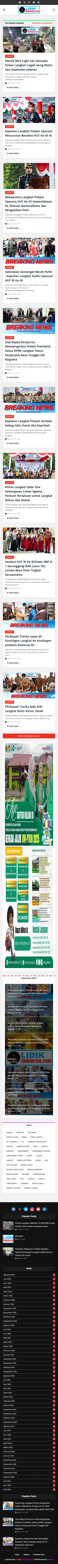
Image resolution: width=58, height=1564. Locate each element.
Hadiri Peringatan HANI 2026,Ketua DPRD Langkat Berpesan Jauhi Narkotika (27, 1090)
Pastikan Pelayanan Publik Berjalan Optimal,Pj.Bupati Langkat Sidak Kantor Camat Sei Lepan (34, 1252)
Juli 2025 (29, 1329)
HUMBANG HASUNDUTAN (37, 1142)
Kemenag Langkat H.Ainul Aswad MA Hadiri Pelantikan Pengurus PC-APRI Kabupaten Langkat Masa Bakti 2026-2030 (28, 992)
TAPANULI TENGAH (31, 1188)
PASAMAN (25, 1174)
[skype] (38, 2)
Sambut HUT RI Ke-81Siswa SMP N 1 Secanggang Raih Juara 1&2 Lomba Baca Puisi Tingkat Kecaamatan (28, 568)
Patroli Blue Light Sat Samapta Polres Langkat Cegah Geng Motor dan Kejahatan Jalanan (29, 65)
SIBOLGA (41, 1179)
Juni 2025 (29, 1334)
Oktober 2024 (29, 1367)
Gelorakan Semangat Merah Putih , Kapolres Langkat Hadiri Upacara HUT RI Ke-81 (29, 276)
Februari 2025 (29, 1350)
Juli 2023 (29, 1431)
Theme (50, 1559)
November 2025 (29, 1313)
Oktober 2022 (29, 1468)
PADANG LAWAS (27, 1165)
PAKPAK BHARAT (12, 1174)
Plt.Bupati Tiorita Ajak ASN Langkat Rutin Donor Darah (24, 709)
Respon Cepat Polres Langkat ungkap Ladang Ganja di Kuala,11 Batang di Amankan (25, 1025)
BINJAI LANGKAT (37, 1137)
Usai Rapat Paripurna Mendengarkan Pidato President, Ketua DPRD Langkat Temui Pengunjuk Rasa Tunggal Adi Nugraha (28, 350)
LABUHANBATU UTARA (14, 1156)
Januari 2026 (29, 1304)
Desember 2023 (29, 1409)
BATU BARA (32, 1133)
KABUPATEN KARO (23, 1146)
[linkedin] (44, 1209)
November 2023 (29, 1414)
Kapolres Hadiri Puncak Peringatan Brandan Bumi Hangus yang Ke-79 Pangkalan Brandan (29, 1107)
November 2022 (29, 1464)
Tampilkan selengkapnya (42, 23)
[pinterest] (34, 2)
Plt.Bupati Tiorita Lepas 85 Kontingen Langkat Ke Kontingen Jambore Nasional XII (28, 641)
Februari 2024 (29, 1401)
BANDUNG (20, 1133)
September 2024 (29, 1372)
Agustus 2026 (29, 1275)
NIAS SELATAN (11, 1165)
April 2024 (29, 1393)
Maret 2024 (29, 1397)
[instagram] (29, 2)
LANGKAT (9, 56)
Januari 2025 (29, 1355)
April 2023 (29, 1443)
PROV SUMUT (11, 1179)
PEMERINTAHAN (39, 1174)
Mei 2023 (29, 1439)
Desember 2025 (29, 1308)
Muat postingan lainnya (29, 736)
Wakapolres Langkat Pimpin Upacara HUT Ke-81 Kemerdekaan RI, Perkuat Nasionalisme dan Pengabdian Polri (28, 203)
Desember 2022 (29, 1460)
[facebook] (20, 2)
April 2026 (29, 1292)
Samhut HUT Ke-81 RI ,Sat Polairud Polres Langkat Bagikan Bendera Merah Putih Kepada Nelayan (27, 1008)
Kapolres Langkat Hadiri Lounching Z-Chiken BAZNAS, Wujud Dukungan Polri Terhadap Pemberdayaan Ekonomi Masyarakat (29, 1074)
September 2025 (29, 1321)
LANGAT (29, 1156)
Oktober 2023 (29, 1418)
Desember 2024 (29, 1359)
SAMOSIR (31, 1179)
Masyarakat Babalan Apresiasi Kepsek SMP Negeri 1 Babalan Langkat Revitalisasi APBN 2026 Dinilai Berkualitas (28, 1041)
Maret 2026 (29, 1296)
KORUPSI (44, 1146)
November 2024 (29, 1363)
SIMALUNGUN (11, 1184)
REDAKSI (12, 1059)
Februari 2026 (29, 1300)
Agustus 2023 (29, 1426)
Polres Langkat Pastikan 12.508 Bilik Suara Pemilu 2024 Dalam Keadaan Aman (35, 1225)
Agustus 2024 (29, 1376)
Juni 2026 (29, 1283)
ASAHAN (9, 1133)
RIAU (22, 1179)
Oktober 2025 (29, 1317)
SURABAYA (24, 1184)
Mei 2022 (29, 1489)
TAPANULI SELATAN (13, 1188)
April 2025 (29, 1342)
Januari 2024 (29, 1405)
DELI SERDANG (11, 1142)
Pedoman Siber (38, 1555)
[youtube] (38, 1209)
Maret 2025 (29, 1346)
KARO (35, 1146)
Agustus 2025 (29, 1325)
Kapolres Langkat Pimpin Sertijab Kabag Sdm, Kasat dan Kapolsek (28, 423)
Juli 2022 (29, 1481)
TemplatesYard (27, 1559)
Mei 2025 (29, 1338)
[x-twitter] (24, 2)
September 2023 (29, 1422)
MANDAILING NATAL (24, 1160)
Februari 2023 (29, 1452)
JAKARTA (9, 1146)
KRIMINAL (10, 1151)
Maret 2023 (29, 1447)
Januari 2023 (29, 1456)
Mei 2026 (29, 1287)
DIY (22, 1142)
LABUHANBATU (23, 1151)
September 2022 (29, 1473)
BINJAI (24, 1137)
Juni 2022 (29, 1485)
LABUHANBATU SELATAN (41, 1151)
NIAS (46, 1160)
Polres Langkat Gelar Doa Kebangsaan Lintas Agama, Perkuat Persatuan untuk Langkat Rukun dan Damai (28, 493)
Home (17, 1555)
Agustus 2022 (29, 1477)
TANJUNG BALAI (38, 1184)
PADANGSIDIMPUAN (34, 1170)
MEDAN (38, 1160)
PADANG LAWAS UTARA (15, 1170)
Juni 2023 (29, 1435)
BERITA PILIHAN (12, 1137)
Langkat (39, 1156)
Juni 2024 (29, 1384)
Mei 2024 (29, 1388)
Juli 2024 (29, 1380)
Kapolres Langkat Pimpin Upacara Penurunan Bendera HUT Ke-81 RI (29, 133)
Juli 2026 (29, 1279)
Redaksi (26, 1555)
